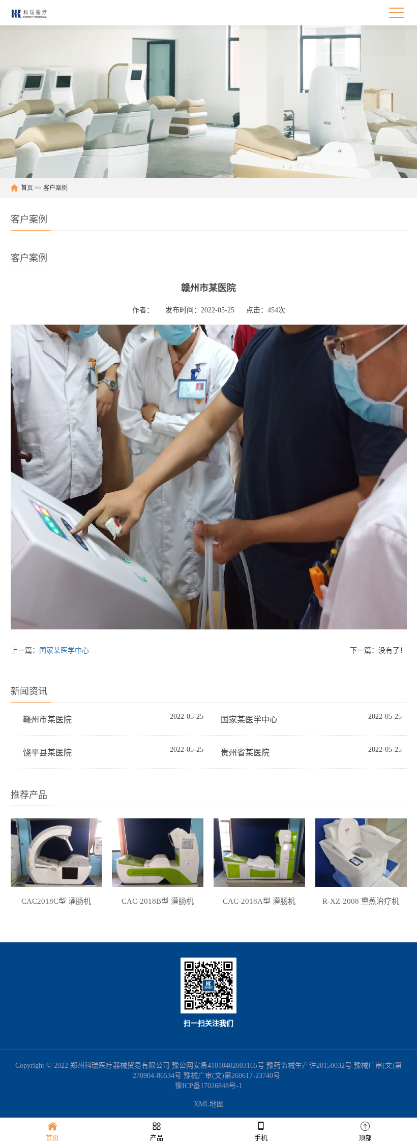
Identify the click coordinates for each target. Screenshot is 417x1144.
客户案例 (55, 188)
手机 (260, 1137)
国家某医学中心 (64, 650)
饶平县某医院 (47, 752)
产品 (156, 1137)
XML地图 (209, 1104)
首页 (27, 188)
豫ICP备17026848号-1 (208, 1086)
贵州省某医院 (245, 752)
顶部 (365, 1137)
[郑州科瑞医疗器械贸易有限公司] (33, 12)
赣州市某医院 (47, 719)
